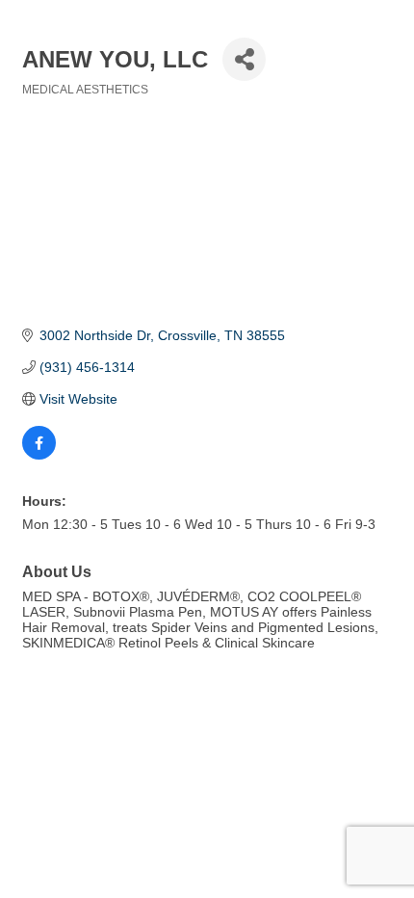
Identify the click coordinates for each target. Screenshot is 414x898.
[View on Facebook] (39, 454)
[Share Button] (244, 59)
